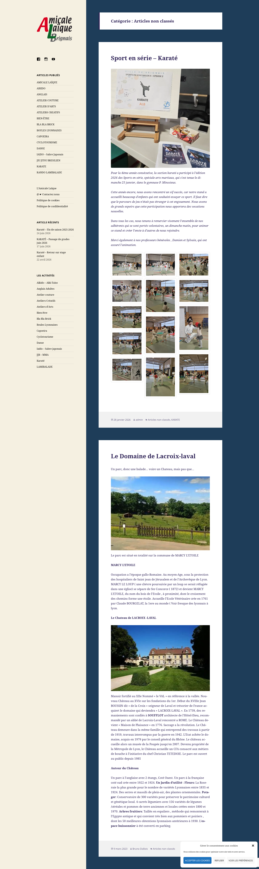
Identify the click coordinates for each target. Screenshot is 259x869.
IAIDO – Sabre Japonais (50, 154)
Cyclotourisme (45, 336)
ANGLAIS (42, 94)
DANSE (41, 148)
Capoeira (42, 330)
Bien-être (42, 312)
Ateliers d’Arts (45, 306)
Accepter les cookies (197, 860)
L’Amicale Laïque (47, 188)
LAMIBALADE (45, 366)
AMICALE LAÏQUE (47, 82)
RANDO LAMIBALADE (49, 172)
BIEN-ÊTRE (43, 118)
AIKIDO (41, 88)
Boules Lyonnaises (47, 324)
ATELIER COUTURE (48, 100)
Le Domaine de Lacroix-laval (153, 456)
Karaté (41, 360)
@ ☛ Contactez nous (48, 194)
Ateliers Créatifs (46, 300)
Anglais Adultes (45, 288)
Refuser (219, 860)
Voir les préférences (241, 860)
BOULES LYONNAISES (49, 130)
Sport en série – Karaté (144, 58)
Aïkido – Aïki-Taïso (47, 282)
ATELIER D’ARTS (46, 106)
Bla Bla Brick (44, 318)
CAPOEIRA (43, 136)
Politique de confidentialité (52, 206)
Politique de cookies (48, 200)
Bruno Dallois (140, 848)
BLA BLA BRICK (45, 124)
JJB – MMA (43, 354)
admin (139, 419)
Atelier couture (45, 294)
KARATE (41, 166)
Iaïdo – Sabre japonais (49, 348)
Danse (40, 342)
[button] (253, 845)
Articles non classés (159, 419)
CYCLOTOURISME (47, 142)
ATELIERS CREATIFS (48, 112)
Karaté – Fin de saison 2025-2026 (55, 229)
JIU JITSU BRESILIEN (48, 160)
